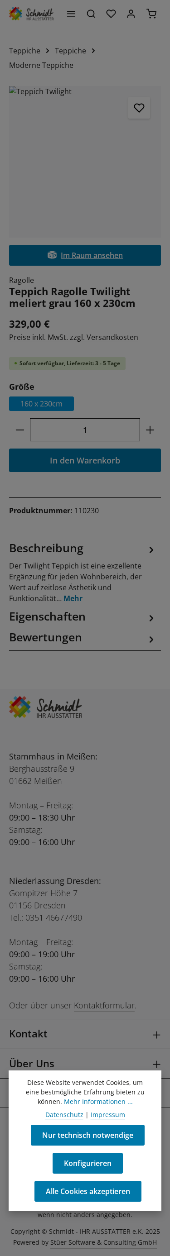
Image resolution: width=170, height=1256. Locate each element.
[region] (85, 162)
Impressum (108, 1114)
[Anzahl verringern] (19, 429)
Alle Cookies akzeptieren (88, 1191)
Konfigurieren (88, 1163)
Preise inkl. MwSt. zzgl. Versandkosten (73, 337)
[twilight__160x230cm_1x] (85, 162)
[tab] (82, 572)
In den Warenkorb (85, 460)
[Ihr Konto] (131, 14)
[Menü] (71, 14)
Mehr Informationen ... (98, 1101)
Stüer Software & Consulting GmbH (103, 1242)
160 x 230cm (41, 404)
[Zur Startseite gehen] (31, 13)
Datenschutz (64, 1114)
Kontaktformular (104, 1005)
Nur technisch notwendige (87, 1135)
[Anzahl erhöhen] (150, 429)
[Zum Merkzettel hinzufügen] (139, 108)
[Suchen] (91, 14)
